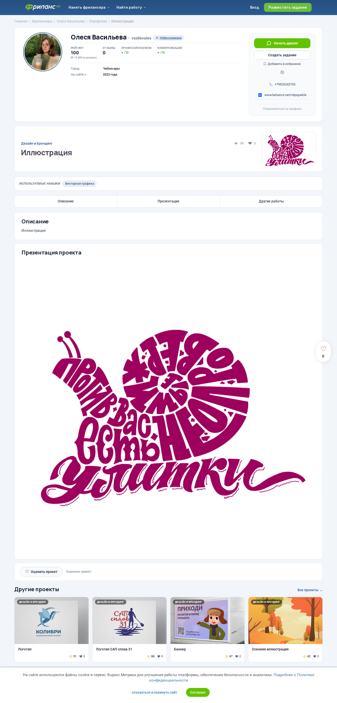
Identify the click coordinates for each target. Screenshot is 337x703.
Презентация (168, 201)
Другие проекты (36, 589)
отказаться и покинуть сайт (154, 692)
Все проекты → (310, 590)
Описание (66, 201)
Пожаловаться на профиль (282, 109)
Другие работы (271, 201)
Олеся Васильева (99, 37)
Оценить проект (41, 571)
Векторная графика (79, 183)
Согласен (198, 692)
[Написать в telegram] (282, 72)
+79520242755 (285, 84)
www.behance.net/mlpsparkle (285, 95)
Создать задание (282, 55)
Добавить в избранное (284, 64)
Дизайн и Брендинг (37, 143)
